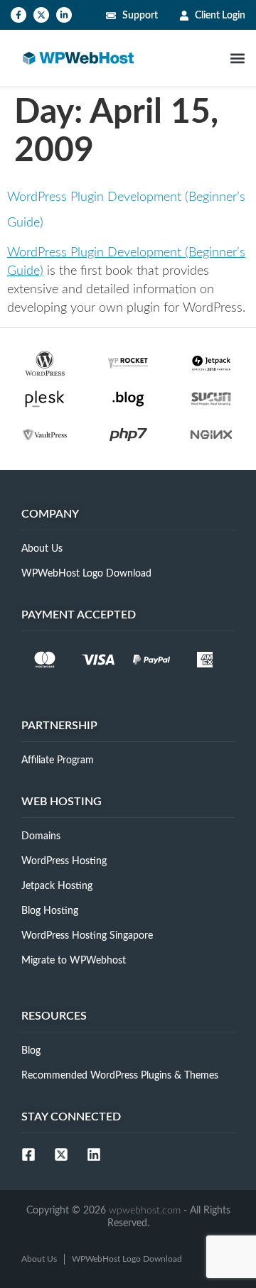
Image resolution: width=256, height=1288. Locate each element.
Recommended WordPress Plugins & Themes (119, 1076)
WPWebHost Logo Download (86, 574)
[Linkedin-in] (64, 15)
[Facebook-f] (18, 15)
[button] (237, 58)
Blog (31, 1051)
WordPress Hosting (64, 861)
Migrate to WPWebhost (73, 961)
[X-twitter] (41, 15)
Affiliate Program (57, 760)
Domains (40, 836)
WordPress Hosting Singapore (87, 936)
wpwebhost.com (145, 1211)
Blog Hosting (49, 911)
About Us (42, 549)
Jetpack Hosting (56, 886)
